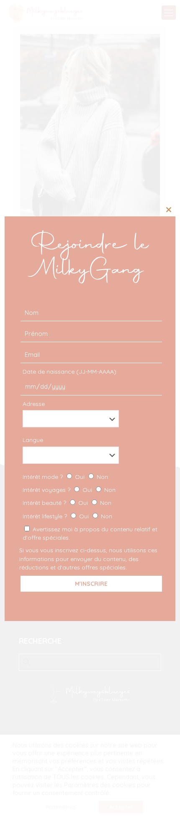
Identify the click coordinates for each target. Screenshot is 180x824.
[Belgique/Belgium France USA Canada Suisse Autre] (90, 418)
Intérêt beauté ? (67, 503)
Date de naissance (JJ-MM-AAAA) (69, 371)
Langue (33, 440)
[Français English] (90, 455)
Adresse (34, 404)
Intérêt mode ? (65, 477)
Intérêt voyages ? (69, 490)
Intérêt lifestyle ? (67, 516)
